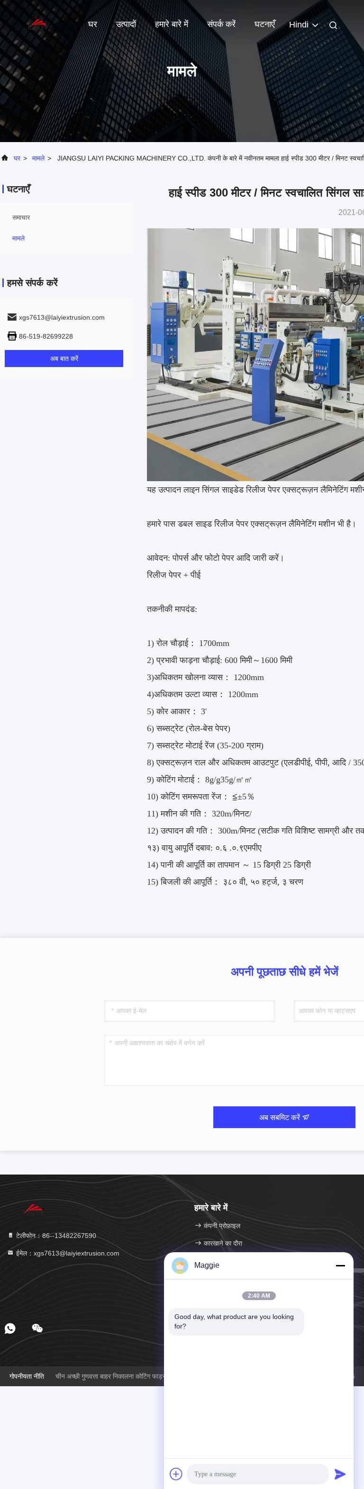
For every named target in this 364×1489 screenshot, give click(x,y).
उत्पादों (126, 24)
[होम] (38, 23)
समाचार (21, 217)
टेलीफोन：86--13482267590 (55, 1235)
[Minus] (340, 1265)
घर (92, 24)
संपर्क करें (221, 24)
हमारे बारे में (171, 24)
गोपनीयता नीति (26, 1376)
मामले (38, 158)
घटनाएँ (265, 24)
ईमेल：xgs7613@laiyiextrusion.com (66, 1253)
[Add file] (176, 1473)
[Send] (340, 1473)
